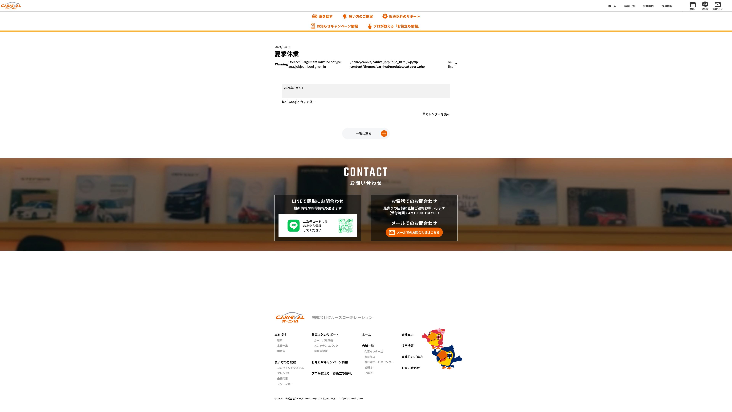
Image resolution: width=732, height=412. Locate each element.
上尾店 (368, 373)
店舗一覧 (368, 345)
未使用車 (282, 346)
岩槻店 (368, 367)
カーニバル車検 (323, 340)
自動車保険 (320, 351)
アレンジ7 (283, 373)
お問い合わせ (410, 367)
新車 (280, 340)
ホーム (366, 334)
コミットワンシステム (290, 368)
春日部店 (369, 357)
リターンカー (285, 384)
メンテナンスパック (326, 346)
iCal (284, 101)
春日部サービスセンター (379, 362)
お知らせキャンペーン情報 (329, 362)
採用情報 (407, 345)
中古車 (281, 351)
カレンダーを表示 (437, 114)
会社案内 (407, 334)
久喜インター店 (373, 351)
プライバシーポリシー (351, 398)
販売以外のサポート (325, 334)
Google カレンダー (302, 101)
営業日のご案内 (412, 356)
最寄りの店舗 (393, 207)
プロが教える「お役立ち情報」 (332, 373)
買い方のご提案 (285, 362)
